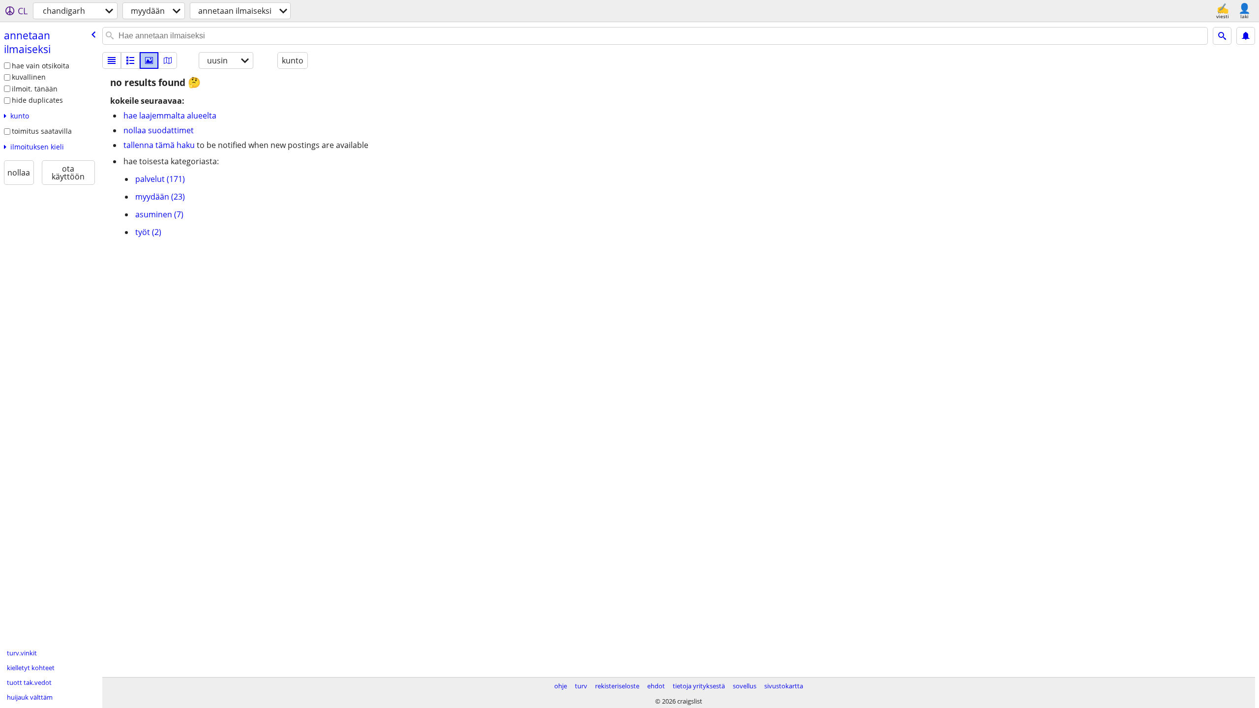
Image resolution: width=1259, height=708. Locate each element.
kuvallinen (29, 77)
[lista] (111, 60)
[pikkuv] (130, 60)
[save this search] (1245, 36)
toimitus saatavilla (42, 131)
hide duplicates (37, 100)
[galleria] (149, 60)
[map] (167, 60)
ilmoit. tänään (35, 88)
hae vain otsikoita (40, 65)
